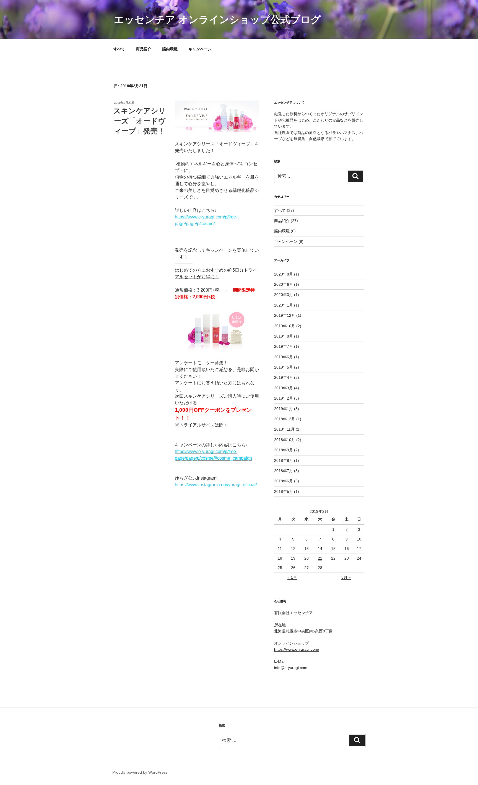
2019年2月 (283, 398)
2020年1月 (283, 305)
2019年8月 (283, 336)
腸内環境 (170, 49)
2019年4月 (283, 377)
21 (320, 558)
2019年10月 (284, 326)
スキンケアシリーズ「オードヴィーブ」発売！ (139, 121)
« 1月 (292, 577)
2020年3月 (283, 294)
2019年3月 (283, 388)
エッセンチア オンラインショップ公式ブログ (217, 19)
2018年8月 (283, 460)
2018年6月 (283, 481)
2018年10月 (284, 439)
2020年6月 (283, 284)
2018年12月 (284, 419)
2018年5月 (283, 491)
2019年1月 (283, 408)
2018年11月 (284, 429)
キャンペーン (200, 49)
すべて (119, 49)
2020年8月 (283, 274)
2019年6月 (283, 357)
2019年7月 (283, 346)
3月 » (346, 577)
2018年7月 (283, 471)
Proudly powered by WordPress (140, 772)
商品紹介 (143, 49)
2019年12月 (284, 315)
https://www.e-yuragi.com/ (296, 649)
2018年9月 (283, 450)
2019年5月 (283, 367)
